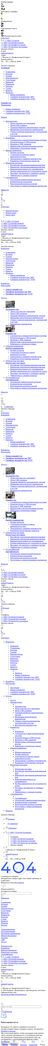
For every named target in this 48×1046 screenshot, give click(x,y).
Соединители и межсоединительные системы (28, 140)
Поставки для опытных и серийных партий (27, 173)
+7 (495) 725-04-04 (11, 41)
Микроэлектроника (8, 936)
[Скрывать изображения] (2, 26)
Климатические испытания (21, 182)
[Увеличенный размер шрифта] (3, 9)
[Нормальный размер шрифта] (2, 6)
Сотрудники (10, 80)
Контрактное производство (21, 136)
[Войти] (2, 195)
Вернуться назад (7, 883)
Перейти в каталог (8, 1031)
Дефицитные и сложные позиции (23, 175)
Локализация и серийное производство (25, 159)
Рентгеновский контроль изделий (23, 184)
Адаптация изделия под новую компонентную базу (22, 156)
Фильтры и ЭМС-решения (20, 144)
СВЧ (3, 940)
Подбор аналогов (17, 153)
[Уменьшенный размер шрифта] (2, 4)
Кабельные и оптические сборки (23, 148)
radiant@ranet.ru (7, 53)
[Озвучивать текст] (2, 31)
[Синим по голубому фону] (1, 19)
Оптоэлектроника (8, 931)
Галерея (9, 76)
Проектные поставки (14, 163)
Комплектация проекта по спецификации (26, 169)
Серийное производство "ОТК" (23, 99)
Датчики (4, 938)
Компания (5, 68)
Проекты (9, 93)
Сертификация (12, 178)
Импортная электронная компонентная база (27, 167)
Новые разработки (17, 95)
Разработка (6, 103)
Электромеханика (8, 929)
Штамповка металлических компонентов (26, 130)
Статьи (8, 88)
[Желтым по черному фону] (1, 17)
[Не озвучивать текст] (2, 34)
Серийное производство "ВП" (22, 97)
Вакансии (9, 82)
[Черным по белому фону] (1, 14)
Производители (12, 78)
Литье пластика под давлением (22, 123)
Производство (11, 121)
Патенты (9, 86)
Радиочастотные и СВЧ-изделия (23, 142)
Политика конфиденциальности (13, 994)
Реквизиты (10, 84)
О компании (10, 72)
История (9, 74)
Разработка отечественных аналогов (24, 161)
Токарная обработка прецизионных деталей (27, 127)
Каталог (4, 925)
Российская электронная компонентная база (27, 165)
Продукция (6, 105)
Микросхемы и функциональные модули (26, 146)
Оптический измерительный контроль (25, 180)
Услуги (4, 117)
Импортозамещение (14, 150)
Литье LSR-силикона (18, 125)
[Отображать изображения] (2, 24)
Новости (9, 91)
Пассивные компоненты (10, 934)
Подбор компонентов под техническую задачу (28, 171)
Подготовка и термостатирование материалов (28, 186)
